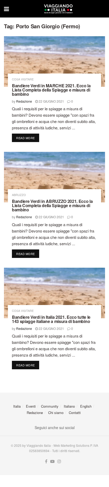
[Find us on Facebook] (46, 461)
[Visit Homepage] (58, 8)
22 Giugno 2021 (51, 101)
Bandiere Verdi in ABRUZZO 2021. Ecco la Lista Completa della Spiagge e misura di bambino (52, 205)
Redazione (24, 101)
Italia (17, 406)
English (86, 406)
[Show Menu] (6, 8)
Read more (27, 137)
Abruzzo (19, 194)
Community (49, 406)
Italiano (69, 406)
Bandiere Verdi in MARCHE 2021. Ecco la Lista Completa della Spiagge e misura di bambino (51, 90)
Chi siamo (55, 412)
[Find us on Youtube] (52, 461)
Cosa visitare (23, 79)
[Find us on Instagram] (59, 461)
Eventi (31, 406)
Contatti (75, 412)
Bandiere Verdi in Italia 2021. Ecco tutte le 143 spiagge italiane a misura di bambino (51, 319)
